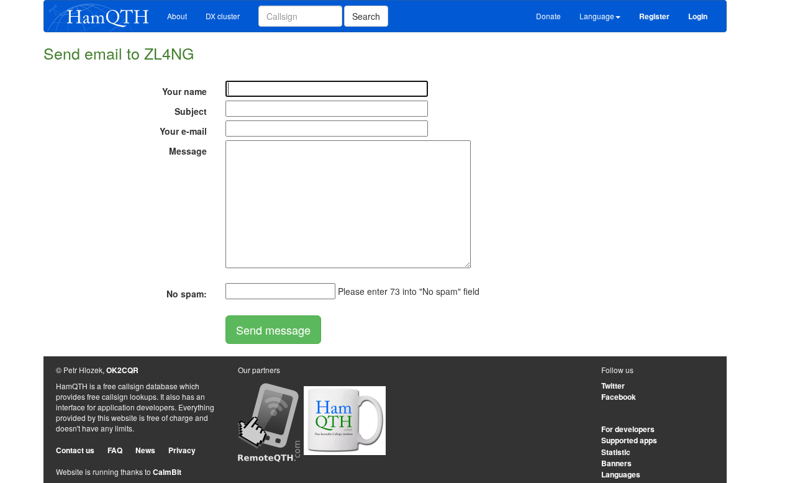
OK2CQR (122, 370)
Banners (616, 463)
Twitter (613, 385)
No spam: (186, 293)
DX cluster (223, 16)
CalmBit (167, 471)
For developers (628, 429)
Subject (191, 111)
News (145, 450)
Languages (620, 474)
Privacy (182, 450)
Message (188, 151)
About (177, 16)
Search (366, 16)
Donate (548, 16)
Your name (184, 91)
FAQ (114, 450)
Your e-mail (183, 131)
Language (596, 16)
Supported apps (629, 440)
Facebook (618, 396)
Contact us (75, 450)
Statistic (615, 452)
